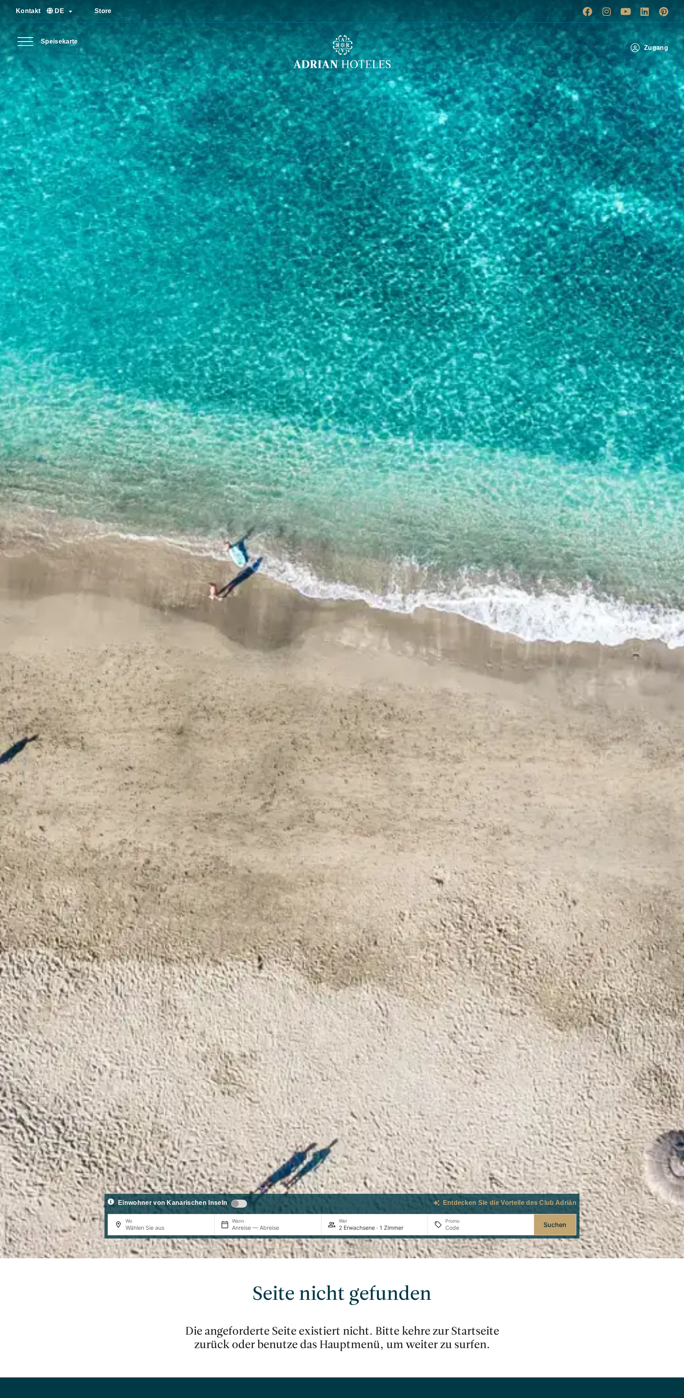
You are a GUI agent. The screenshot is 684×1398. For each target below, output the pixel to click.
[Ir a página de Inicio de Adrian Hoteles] (342, 52)
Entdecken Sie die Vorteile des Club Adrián (509, 1202)
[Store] (85, 11)
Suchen (554, 1225)
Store (103, 11)
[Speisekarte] (25, 41)
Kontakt (28, 11)
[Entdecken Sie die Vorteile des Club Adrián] (436, 1203)
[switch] (239, 1204)
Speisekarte (59, 41)
